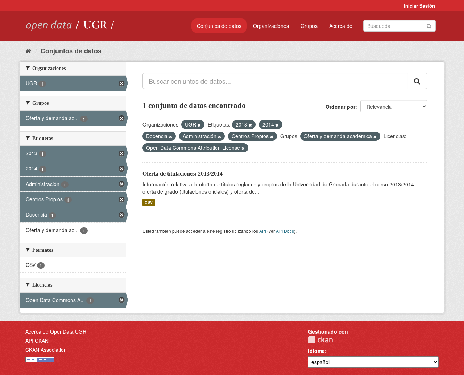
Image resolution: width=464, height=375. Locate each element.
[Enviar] (429, 25)
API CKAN (37, 340)
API (262, 231)
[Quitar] (199, 125)
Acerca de (340, 25)
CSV (149, 202)
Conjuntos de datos (219, 25)
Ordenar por (340, 106)
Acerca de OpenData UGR (55, 331)
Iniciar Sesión (419, 5)
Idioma (316, 350)
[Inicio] (28, 50)
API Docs (285, 231)
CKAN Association (46, 349)
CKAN (320, 339)
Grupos (309, 25)
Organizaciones (271, 25)
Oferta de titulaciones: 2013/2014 (182, 173)
